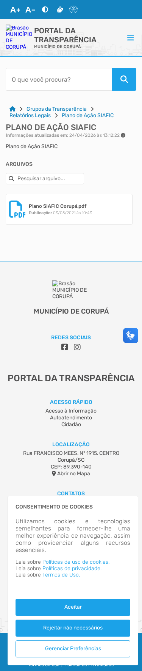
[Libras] (60, 9)
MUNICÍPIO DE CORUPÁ (57, 46)
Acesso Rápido (71, 402)
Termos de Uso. (61, 575)
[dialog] (73, 580)
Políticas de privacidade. (71, 568)
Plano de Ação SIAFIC (88, 115)
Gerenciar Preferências (73, 648)
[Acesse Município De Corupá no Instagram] (77, 347)
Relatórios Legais (30, 115)
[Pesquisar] (124, 79)
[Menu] (130, 37)
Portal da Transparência (65, 35)
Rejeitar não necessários (73, 628)
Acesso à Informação (71, 411)
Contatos (71, 493)
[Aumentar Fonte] (15, 9)
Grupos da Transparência (57, 109)
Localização (71, 444)
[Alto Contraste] (45, 9)
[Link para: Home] (12, 109)
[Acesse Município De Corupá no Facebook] (64, 347)
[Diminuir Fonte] (30, 9)
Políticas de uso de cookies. (75, 562)
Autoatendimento (71, 417)
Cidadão (71, 424)
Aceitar (73, 607)
